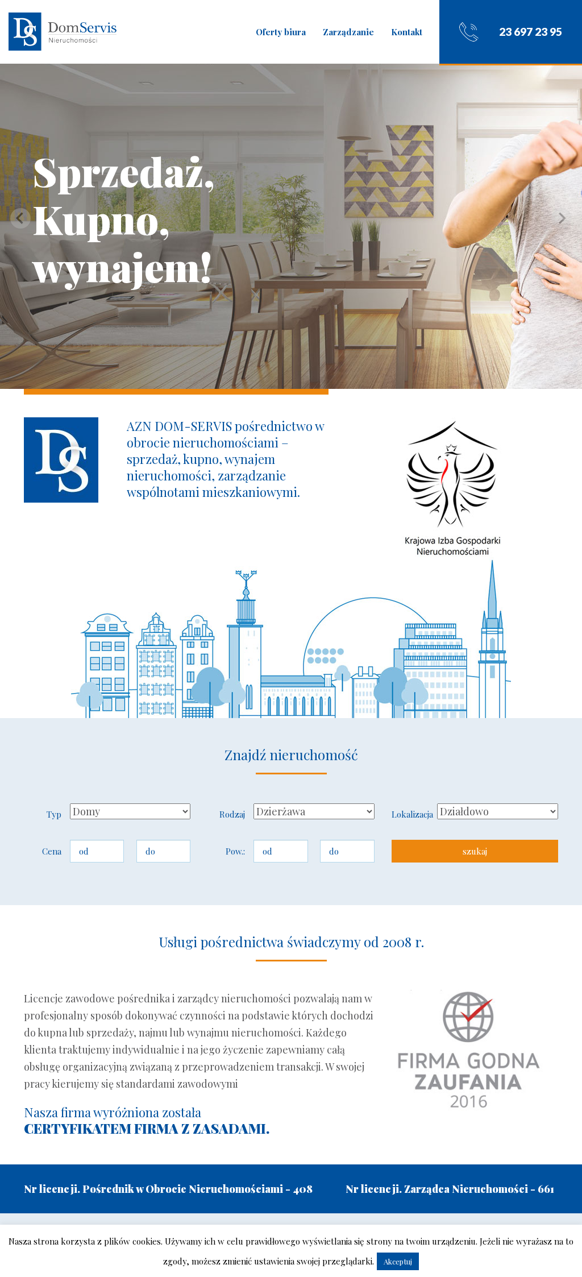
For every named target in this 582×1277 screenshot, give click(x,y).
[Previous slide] (20, 218)
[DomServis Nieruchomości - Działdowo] (63, 32)
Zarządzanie (348, 32)
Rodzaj (232, 814)
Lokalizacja (410, 814)
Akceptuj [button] (398, 1261)
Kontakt (406, 32)
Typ (54, 814)
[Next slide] (561, 218)
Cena (51, 851)
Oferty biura (281, 32)
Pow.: (235, 851)
